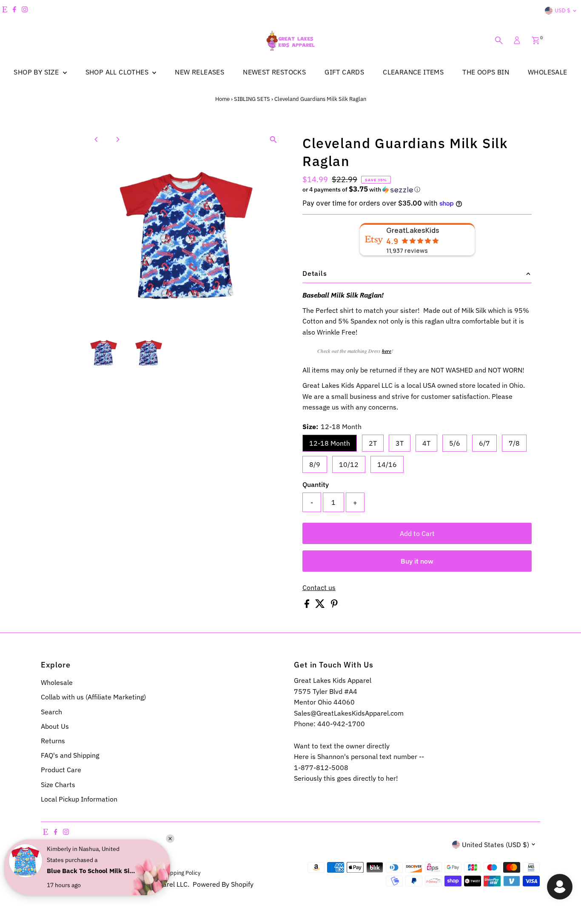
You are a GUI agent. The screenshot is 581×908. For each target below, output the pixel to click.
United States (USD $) (495, 844)
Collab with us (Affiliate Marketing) (93, 697)
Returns (53, 740)
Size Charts (58, 784)
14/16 (387, 464)
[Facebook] (14, 10)
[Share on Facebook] (308, 605)
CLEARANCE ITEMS (413, 72)
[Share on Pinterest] (334, 605)
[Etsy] (4, 10)
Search (51, 711)
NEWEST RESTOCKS (274, 72)
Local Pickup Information (79, 799)
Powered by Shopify (223, 884)
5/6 (454, 443)
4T (426, 443)
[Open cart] (535, 40)
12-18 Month (329, 443)
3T (400, 443)
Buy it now (417, 561)
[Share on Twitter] (321, 605)
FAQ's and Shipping (70, 755)
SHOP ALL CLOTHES (118, 72)
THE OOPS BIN (485, 72)
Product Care (61, 769)
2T (373, 443)
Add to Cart (417, 533)
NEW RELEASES (199, 72)
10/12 (349, 464)
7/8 (514, 443)
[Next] (117, 139)
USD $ (562, 10)
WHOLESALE (547, 72)
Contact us (319, 587)
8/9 (314, 464)
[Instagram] (25, 10)
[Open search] (499, 40)
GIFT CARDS (344, 72)
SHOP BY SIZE (37, 72)
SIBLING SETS (252, 99)
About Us (55, 726)
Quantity (315, 484)
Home (222, 99)
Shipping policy (181, 872)
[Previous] (96, 139)
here (386, 351)
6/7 (484, 443)
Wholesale (57, 682)
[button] (417, 189)
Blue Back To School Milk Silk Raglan (91, 871)
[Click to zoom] (273, 139)
